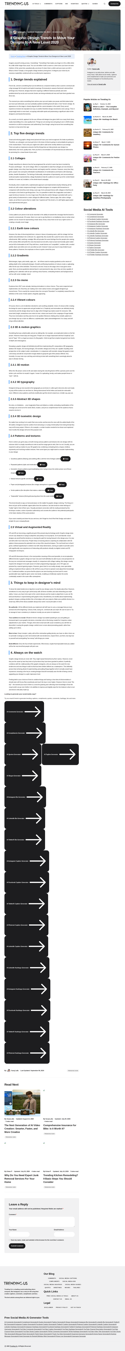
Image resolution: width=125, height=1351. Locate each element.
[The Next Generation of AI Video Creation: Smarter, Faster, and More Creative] (22, 1103)
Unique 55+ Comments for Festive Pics (106, 159)
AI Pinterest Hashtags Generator (97, 240)
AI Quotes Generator (94, 243)
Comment (13, 1214)
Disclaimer (48, 1307)
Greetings (58, 1287)
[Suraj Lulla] (91, 62)
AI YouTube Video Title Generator (97, 1331)
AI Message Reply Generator (23, 1334)
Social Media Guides (73, 1284)
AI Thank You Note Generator (60, 1334)
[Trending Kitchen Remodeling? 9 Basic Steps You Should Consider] (61, 1155)
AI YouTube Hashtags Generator (71, 1329)
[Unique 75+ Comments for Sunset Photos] (88, 145)
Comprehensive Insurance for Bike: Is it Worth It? (59, 1127)
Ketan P (97, 142)
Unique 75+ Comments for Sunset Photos (106, 146)
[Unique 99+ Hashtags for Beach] (88, 120)
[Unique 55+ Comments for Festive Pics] (88, 158)
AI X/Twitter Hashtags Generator (97, 254)
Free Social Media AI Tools (57, 1296)
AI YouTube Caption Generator (50, 1329)
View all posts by (96, 84)
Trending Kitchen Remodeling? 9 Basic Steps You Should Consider (60, 1178)
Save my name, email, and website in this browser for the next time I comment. (37, 1240)
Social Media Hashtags (53, 1284)
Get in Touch (76, 1307)
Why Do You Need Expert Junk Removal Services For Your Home (21, 1178)
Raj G (96, 104)
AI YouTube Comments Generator (29, 1329)
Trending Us (13, 1346)
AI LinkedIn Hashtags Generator (97, 235)
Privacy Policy (62, 1307)
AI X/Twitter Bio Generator (95, 250)
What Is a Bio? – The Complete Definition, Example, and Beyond (105, 108)
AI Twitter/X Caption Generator (65, 1324)
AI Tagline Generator (94, 247)
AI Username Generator (78, 1336)
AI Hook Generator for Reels (26, 1336)
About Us (74, 1296)
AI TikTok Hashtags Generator (76, 1331)
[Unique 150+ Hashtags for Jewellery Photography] (88, 196)
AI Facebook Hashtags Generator (98, 221)
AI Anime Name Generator (100, 1334)
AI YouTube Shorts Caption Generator (33, 1331)
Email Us (68, 1299)
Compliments (54, 1281)
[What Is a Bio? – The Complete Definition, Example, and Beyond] (88, 107)
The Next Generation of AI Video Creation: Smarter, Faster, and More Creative (22, 1128)
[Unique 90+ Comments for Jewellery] (88, 133)
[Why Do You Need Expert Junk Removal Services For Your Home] (22, 1155)
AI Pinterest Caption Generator (97, 238)
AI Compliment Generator (95, 216)
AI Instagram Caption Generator (97, 226)
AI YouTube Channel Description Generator (96, 1329)
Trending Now (20, 56)
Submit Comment (17, 1246)
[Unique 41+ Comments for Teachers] (88, 171)
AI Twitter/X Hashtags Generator (78, 1327)
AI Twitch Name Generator (41, 1334)
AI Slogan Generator (94, 245)
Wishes (67, 1287)
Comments (52, 1278)
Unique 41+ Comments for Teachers (103, 171)
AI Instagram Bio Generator (96, 224)
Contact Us (114, 4)
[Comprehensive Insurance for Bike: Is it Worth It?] (61, 1103)
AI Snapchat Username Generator (81, 1334)
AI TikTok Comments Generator (56, 1331)
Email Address (59, 1230)
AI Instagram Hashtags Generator (98, 228)
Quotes (48, 1287)
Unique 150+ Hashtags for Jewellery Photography (103, 197)
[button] (104, 4)
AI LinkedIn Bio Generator (95, 231)
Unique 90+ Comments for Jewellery (103, 133)
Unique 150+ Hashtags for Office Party (105, 184)
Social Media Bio (69, 1281)
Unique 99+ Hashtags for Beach (105, 119)
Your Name (13, 1230)
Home (13, 56)
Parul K (97, 155)
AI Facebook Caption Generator (97, 219)
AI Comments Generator (95, 214)
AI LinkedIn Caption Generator (97, 233)
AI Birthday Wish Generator (45, 1336)
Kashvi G (98, 116)
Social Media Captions (68, 1278)
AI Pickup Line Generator (62, 1336)
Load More (62, 1262)
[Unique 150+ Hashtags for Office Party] (88, 183)
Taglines (76, 1287)
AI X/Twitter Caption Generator (97, 252)
